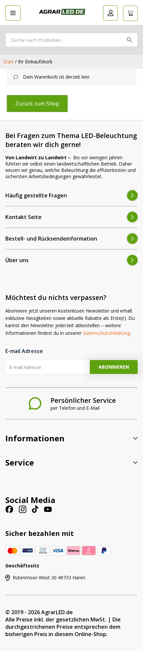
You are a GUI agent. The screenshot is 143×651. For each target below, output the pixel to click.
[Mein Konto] (110, 13)
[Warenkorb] (130, 13)
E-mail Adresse (24, 351)
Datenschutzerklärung (106, 333)
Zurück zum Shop (37, 103)
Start (8, 61)
